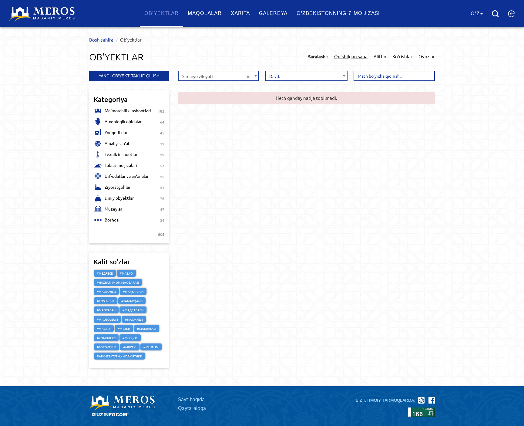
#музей (124, 328)
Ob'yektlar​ (161, 13)
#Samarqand (132, 301)
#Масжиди (134, 319)
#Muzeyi (129, 347)
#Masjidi (104, 328)
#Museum (151, 347)
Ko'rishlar (402, 56)
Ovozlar (426, 56)
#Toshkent (105, 301)
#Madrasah (106, 310)
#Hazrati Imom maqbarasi (118, 282)
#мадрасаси (133, 310)
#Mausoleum (107, 319)
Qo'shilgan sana (351, 56)
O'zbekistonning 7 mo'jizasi (338, 13)
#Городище (106, 347)
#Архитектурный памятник (119, 356)
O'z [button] (475, 13)
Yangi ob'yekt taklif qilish (129, 76)
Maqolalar (205, 13)
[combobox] (218, 76)
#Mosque (130, 338)
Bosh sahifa (101, 39)
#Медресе (105, 273)
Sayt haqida (191, 399)
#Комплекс (106, 338)
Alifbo (380, 56)
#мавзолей (106, 291)
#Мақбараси (133, 291)
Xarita (240, 13)
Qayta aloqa (192, 408)
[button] (511, 13)
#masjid (126, 273)
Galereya (273, 13)
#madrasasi (146, 328)
